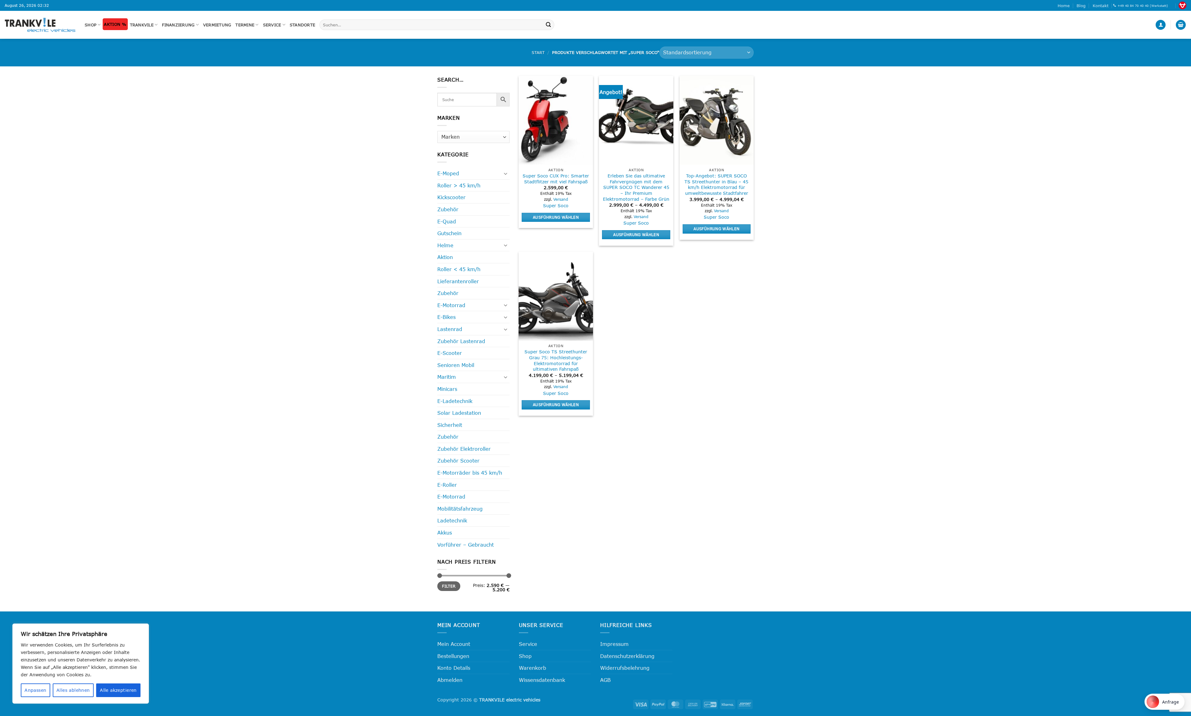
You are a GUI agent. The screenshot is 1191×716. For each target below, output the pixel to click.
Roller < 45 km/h (458, 269)
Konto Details (453, 668)
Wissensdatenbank (542, 680)
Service (272, 24)
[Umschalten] (506, 173)
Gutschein (449, 233)
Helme (445, 245)
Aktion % (115, 24)
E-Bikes (446, 317)
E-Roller (447, 485)
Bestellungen (453, 656)
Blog (1081, 5)
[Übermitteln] (548, 25)
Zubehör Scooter (458, 460)
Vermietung (217, 24)
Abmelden (449, 680)
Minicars (447, 389)
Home (1064, 5)
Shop (90, 24)
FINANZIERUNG (178, 24)
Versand (560, 199)
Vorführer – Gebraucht (465, 545)
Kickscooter (451, 197)
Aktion (445, 257)
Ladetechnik (452, 520)
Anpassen (35, 690)
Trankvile (142, 24)
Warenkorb (532, 668)
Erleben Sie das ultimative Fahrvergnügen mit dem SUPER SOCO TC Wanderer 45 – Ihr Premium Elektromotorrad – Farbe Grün (636, 187)
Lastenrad (449, 329)
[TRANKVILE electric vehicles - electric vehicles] (40, 25)
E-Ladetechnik (454, 401)
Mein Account (453, 644)
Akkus (444, 532)
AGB (605, 680)
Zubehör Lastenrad (461, 341)
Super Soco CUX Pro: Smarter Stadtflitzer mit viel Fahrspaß (556, 178)
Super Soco (556, 205)
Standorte (302, 24)
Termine (244, 24)
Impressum (614, 644)
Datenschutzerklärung (627, 656)
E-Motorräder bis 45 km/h (469, 473)
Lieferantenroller (458, 281)
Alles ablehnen (73, 690)
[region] (80, 664)
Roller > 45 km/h (458, 185)
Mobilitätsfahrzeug (460, 509)
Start (538, 52)
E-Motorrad (451, 305)
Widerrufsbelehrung (624, 668)
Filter (448, 586)
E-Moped (448, 173)
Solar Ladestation (459, 413)
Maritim (446, 377)
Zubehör (447, 209)
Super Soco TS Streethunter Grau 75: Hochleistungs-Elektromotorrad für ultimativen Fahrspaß (555, 360)
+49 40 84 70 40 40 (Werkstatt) (1142, 5)
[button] (1161, 25)
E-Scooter (449, 353)
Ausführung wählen (556, 217)
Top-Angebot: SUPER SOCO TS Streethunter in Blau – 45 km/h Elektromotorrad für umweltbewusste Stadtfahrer (716, 184)
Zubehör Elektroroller (464, 449)
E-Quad (446, 221)
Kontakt (1100, 5)
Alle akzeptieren (118, 690)
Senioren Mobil (455, 365)
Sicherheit (449, 425)
